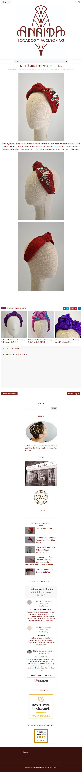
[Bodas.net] (41, 681)
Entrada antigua (73, 394)
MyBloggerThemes (51, 767)
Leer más (49, 620)
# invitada (10, 308)
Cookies (25, 752)
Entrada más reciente (9, 394)
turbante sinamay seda (67, 69)
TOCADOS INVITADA (44, 528)
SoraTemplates (38, 767)
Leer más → (29, 450)
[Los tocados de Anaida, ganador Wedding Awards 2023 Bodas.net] (41, 736)
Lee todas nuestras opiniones (41, 675)
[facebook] (75, 2)
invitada (33, 69)
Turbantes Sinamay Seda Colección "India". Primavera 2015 (45, 549)
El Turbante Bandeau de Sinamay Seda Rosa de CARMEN (40, 341)
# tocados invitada (20, 308)
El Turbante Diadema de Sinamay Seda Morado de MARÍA (13, 341)
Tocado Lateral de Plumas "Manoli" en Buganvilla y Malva (46, 540)
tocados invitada (42, 69)
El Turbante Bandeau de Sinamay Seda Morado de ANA (67, 341)
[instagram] (78, 2)
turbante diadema (54, 69)
